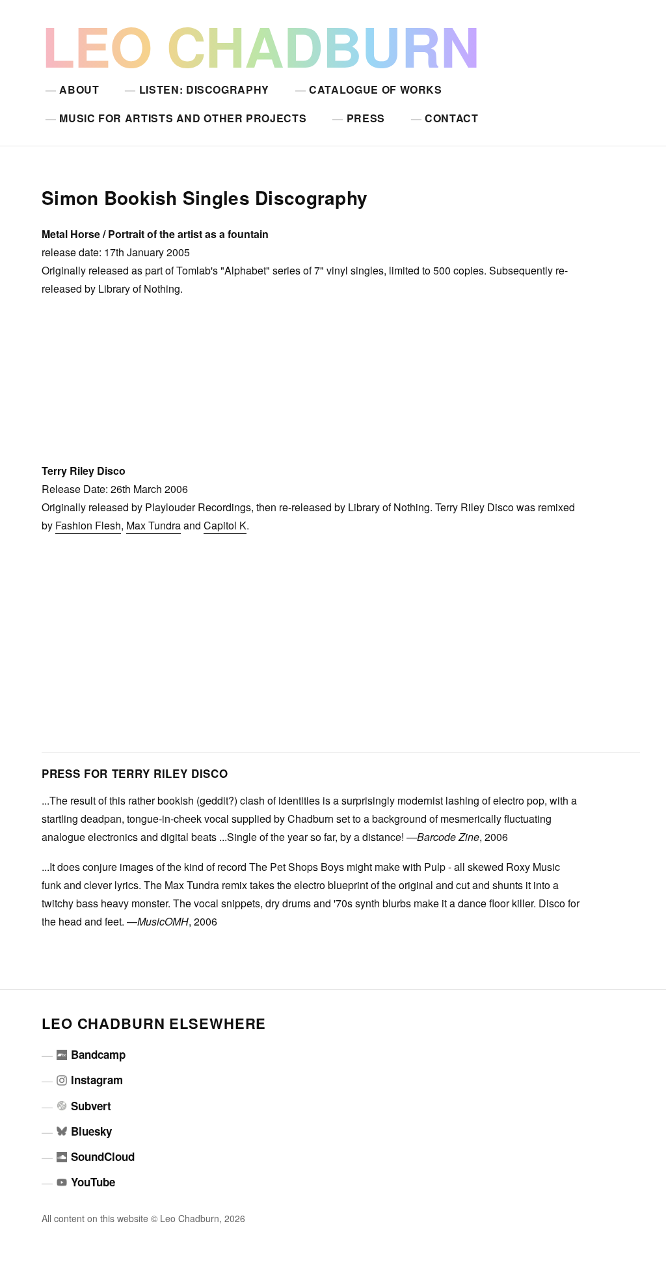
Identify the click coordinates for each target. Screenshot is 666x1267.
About (79, 89)
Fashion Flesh (88, 525)
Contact (451, 118)
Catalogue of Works (375, 89)
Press (366, 118)
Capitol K (225, 525)
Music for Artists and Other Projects (182, 118)
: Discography (204, 89)
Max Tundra (153, 525)
